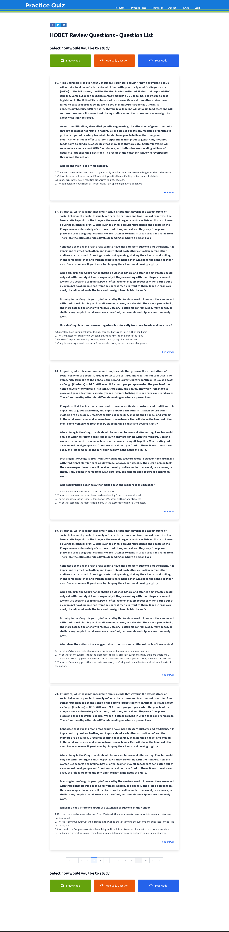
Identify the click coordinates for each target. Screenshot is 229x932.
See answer (168, 192)
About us (173, 7)
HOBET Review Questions (83, 35)
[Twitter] (58, 25)
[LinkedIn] (64, 25)
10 (132, 860)
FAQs (186, 7)
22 (153, 860)
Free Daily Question (117, 60)
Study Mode (73, 60)
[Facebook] (52, 25)
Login (197, 7)
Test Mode (161, 60)
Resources (120, 7)
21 (146, 860)
